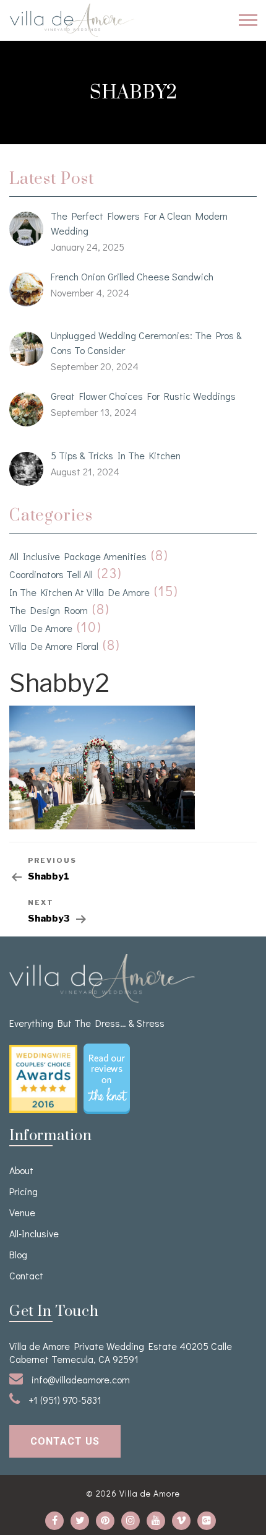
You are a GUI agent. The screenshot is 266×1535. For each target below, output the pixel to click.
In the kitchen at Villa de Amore (79, 592)
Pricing (23, 1191)
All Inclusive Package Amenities (78, 556)
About (21, 1170)
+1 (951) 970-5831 (63, 1399)
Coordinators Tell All (51, 574)
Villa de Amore (40, 627)
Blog (18, 1254)
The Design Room (48, 609)
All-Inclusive (34, 1233)
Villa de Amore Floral (53, 645)
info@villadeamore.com (79, 1379)
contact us (65, 1441)
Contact (26, 1275)
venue (22, 1212)
